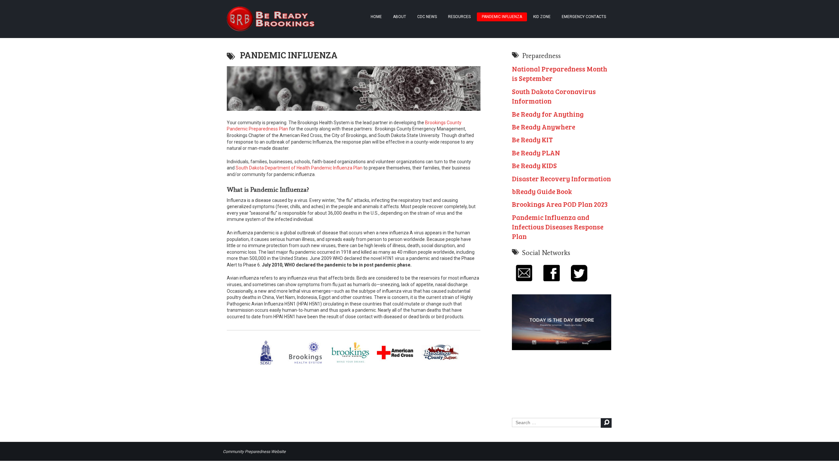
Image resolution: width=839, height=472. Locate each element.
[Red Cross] (396, 363)
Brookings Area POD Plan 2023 (560, 204)
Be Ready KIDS (534, 165)
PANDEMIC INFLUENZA (502, 16)
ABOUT (399, 16)
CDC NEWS (427, 16)
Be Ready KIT (532, 139)
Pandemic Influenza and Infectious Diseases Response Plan (557, 226)
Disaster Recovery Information (561, 178)
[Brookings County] (440, 363)
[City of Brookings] (350, 363)
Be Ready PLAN (536, 152)
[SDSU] (267, 363)
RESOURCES (459, 16)
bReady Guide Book (542, 191)
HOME (376, 16)
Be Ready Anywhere (543, 126)
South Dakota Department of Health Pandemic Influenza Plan (299, 167)
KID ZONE (542, 16)
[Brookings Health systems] (305, 363)
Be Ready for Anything (548, 114)
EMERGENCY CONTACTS (584, 16)
